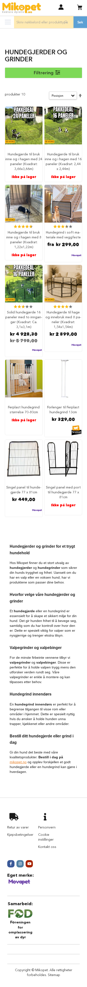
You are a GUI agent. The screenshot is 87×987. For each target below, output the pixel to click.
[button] (61, 7)
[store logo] (21, 7)
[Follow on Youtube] (29, 863)
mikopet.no (18, 762)
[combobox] (43, 22)
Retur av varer (18, 827)
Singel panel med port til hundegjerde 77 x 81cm (63, 492)
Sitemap (54, 975)
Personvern (47, 827)
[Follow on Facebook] (10, 863)
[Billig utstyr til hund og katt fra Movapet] (19, 884)
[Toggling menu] (8, 22)
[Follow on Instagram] (20, 863)
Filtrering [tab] (43, 72)
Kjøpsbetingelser (20, 834)
